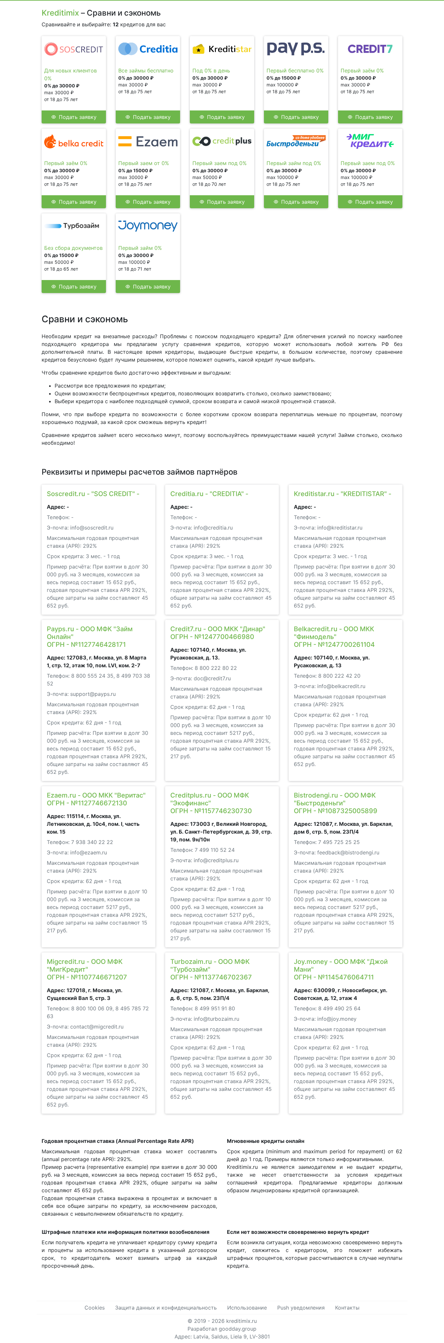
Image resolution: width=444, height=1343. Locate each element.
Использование (247, 1307)
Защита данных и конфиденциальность (166, 1307)
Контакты (347, 1307)
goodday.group (237, 1328)
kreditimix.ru (241, 1321)
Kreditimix (60, 13)
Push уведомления (301, 1307)
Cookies (95, 1307)
